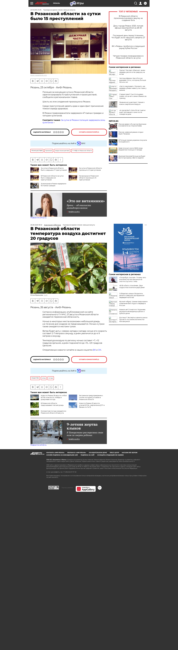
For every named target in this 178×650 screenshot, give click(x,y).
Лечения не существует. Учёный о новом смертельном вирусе (132, 103)
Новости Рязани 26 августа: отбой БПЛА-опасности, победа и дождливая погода (54, 397)
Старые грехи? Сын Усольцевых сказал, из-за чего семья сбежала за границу (132, 96)
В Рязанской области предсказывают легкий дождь (52, 404)
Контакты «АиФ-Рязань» (55, 452)
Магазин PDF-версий (129, 452)
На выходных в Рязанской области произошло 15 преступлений (89, 178)
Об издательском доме (98, 452)
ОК (99, 350)
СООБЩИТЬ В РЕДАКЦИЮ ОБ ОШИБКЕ (110, 455)
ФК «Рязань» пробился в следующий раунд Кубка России (128, 47)
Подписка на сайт (87, 455)
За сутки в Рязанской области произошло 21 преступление (90, 169)
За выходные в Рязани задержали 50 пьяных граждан (53, 185)
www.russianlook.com (38, 75)
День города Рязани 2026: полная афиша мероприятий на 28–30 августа (128, 28)
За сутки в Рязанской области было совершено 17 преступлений (54, 169)
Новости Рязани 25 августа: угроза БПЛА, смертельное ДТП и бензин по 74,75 (92, 405)
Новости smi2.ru (38, 217)
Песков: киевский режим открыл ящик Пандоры (131, 133)
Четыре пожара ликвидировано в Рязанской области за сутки (128, 57)
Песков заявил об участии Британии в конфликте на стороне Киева (132, 125)
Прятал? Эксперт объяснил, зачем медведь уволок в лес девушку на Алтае (132, 72)
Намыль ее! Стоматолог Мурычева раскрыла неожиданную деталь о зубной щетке (132, 311)
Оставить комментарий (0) (89, 132)
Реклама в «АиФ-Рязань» (76, 452)
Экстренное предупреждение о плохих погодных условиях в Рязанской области (91, 397)
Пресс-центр (114, 452)
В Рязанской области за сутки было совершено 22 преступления (52, 178)
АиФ (45, 295)
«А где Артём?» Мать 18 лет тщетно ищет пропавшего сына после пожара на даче (132, 112)
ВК (94, 350)
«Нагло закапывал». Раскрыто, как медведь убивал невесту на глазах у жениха (132, 88)
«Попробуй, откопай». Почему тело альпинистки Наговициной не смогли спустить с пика (132, 279)
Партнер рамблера (67, 487)
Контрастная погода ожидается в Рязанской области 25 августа (53, 412)
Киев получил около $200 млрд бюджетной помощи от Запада (131, 149)
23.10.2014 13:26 (35, 10)
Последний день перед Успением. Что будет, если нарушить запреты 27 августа (128, 38)
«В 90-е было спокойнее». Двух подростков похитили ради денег (132, 286)
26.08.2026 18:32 (36, 225)
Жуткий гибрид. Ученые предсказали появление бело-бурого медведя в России (133, 303)
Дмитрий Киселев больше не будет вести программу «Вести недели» (132, 157)
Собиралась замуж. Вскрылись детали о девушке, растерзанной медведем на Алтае (131, 295)
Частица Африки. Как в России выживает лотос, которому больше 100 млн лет (132, 80)
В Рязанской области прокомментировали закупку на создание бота (128, 18)
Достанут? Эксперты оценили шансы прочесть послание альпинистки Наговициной (133, 319)
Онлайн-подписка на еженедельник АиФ (62, 455)
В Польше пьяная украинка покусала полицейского (133, 141)
